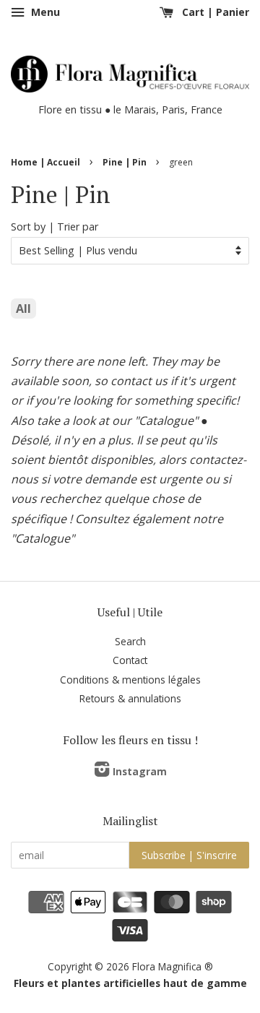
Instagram (140, 771)
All (23, 308)
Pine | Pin (125, 162)
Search (130, 641)
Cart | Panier (214, 12)
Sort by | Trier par (54, 226)
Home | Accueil (45, 162)
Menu (44, 12)
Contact (130, 660)
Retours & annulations (130, 698)
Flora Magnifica (167, 966)
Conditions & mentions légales (130, 679)
